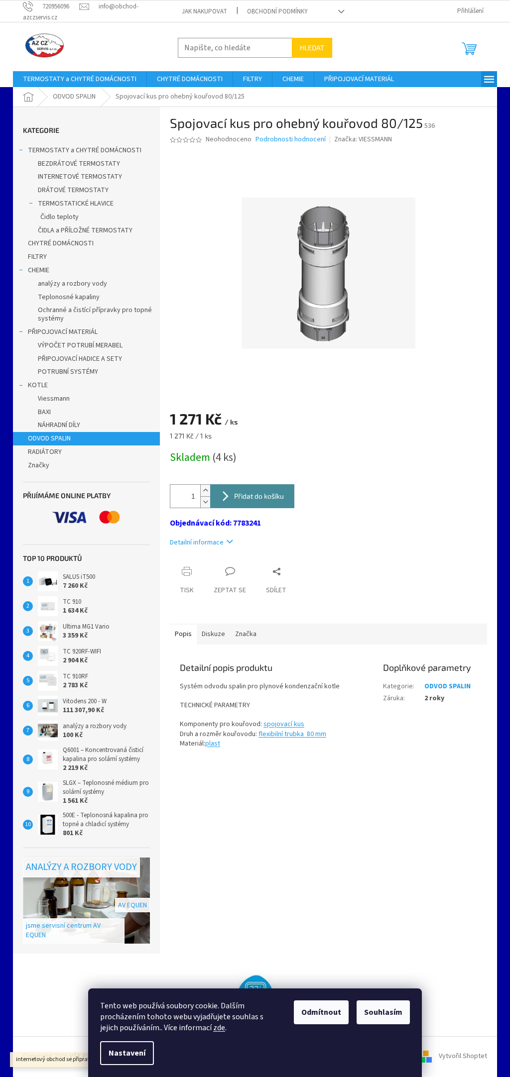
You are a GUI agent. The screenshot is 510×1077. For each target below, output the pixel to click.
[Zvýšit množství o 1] (205, 490)
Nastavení (127, 1053)
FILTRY (37, 257)
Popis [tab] (183, 634)
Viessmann (54, 399)
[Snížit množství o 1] (205, 502)
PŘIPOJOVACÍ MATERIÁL (63, 332)
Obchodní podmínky (277, 11)
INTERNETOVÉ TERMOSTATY (80, 177)
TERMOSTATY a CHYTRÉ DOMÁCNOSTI (84, 150)
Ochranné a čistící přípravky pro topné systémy (95, 314)
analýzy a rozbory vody (72, 284)
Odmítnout (321, 1012)
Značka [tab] (245, 634)
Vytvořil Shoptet (463, 1056)
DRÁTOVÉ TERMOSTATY (73, 190)
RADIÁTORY (45, 452)
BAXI (44, 412)
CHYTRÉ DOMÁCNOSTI (61, 243)
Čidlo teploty (59, 217)
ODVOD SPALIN (49, 438)
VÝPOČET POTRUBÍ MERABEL (80, 345)
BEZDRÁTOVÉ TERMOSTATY (79, 164)
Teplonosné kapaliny (69, 297)
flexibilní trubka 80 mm (292, 734)
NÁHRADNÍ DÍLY (59, 425)
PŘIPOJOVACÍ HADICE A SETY (80, 359)
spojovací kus (283, 724)
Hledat (312, 47)
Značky (38, 465)
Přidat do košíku (259, 496)
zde (219, 1027)
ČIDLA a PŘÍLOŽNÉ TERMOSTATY (85, 230)
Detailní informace (197, 542)
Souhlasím (383, 1012)
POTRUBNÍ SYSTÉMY (68, 372)
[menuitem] (79, 79)
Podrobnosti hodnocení (290, 139)
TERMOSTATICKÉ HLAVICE (76, 204)
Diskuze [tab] (213, 634)
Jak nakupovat (204, 11)
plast (212, 744)
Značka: (363, 139)
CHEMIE (38, 270)
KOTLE (38, 385)
